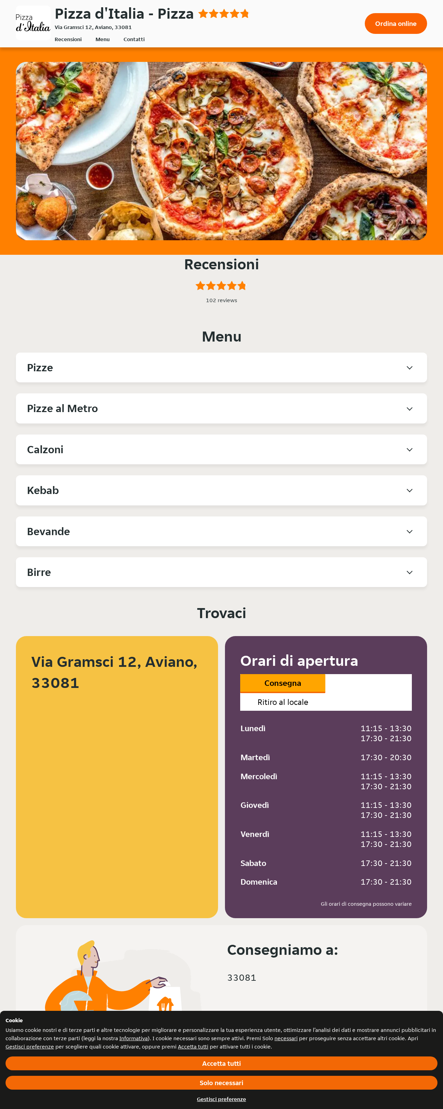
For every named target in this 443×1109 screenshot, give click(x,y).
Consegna (282, 683)
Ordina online (396, 23)
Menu (103, 39)
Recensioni (68, 39)
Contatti (134, 39)
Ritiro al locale (282, 702)
